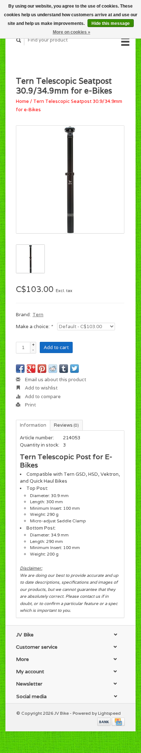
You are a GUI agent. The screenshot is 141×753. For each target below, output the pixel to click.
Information (33, 425)
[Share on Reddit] (52, 368)
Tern (38, 315)
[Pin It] (42, 368)
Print (30, 405)
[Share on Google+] (31, 368)
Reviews (66, 425)
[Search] (18, 40)
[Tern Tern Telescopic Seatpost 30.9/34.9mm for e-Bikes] (70, 179)
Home (22, 101)
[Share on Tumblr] (63, 368)
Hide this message (110, 23)
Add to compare (42, 396)
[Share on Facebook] (20, 368)
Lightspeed (109, 713)
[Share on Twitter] (74, 368)
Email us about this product (55, 379)
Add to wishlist (40, 388)
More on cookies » (71, 32)
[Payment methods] (104, 721)
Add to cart (56, 347)
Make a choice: (34, 326)
